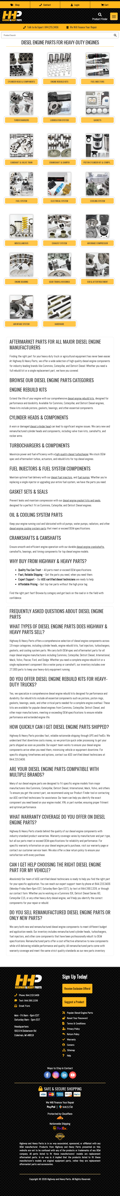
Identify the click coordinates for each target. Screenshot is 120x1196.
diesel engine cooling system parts (28, 528)
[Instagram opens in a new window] (56, 1075)
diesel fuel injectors (61, 477)
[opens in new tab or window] (60, 1117)
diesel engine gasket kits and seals (81, 500)
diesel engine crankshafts (90, 547)
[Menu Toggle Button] (114, 16)
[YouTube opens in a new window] (73, 1075)
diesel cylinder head (40, 426)
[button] (60, 27)
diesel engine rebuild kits (81, 398)
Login (76, 4)
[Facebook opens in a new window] (47, 1075)
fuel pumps (84, 477)
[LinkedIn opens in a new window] (64, 1075)
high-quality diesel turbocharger (71, 454)
